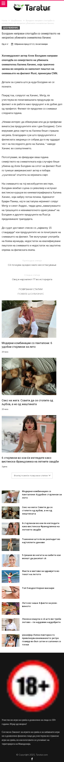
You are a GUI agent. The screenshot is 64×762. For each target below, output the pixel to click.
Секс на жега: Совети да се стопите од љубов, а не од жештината (27, 402)
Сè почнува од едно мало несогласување (32, 262)
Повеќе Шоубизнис (31, 293)
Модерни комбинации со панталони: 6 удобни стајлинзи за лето (27, 344)
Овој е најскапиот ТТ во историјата (32, 277)
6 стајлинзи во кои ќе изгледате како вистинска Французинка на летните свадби (30, 459)
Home (4, 20)
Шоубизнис (16, 20)
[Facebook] (32, 759)
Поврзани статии (31, 289)
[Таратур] (32, 3)
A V (6, 44)
